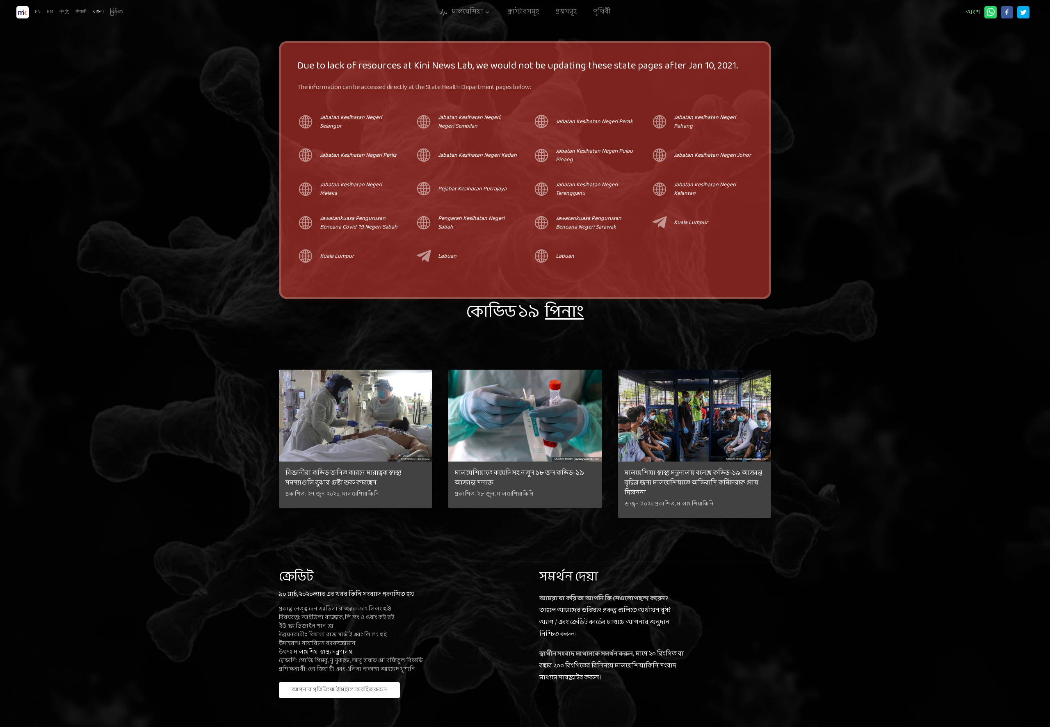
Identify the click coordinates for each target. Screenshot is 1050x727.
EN (38, 12)
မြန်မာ (116, 12)
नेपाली (81, 12)
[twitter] (1023, 12)
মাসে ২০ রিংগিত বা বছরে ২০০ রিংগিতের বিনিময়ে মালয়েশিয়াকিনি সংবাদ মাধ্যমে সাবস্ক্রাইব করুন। (611, 665)
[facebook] (1007, 12)
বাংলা (98, 12)
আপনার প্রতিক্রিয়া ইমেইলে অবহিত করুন (339, 690)
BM (50, 12)
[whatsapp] (990, 12)
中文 (64, 12)
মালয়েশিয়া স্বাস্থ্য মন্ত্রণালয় (323, 652)
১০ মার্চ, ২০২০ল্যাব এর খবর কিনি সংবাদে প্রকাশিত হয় (346, 594)
